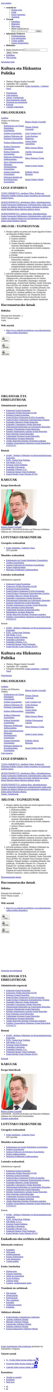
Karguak (4, 1058)
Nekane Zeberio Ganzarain (31, 128)
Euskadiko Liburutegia (15, 467)
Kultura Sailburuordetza (13, 142)
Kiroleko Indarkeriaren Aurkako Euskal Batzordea (26, 431)
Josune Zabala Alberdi (34, 179)
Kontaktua (15, 21)
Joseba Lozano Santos (34, 166)
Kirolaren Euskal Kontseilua (17, 415)
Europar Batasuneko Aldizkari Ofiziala (22, 1329)
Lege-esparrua (7, 753)
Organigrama (6, 675)
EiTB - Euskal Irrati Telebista (18, 460)
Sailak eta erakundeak (15, 1276)
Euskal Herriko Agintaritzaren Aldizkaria (22, 1317)
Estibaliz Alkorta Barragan (32, 173)
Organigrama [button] (11, 93)
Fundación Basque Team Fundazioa (20, 472)
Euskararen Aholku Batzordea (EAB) (21, 413)
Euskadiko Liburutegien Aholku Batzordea (23, 424)
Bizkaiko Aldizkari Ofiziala (17, 1322)
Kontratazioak (12, 1298)
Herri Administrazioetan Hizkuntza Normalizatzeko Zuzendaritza (13, 165)
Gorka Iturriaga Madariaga (31, 137)
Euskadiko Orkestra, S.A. (16, 469)
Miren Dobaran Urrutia (34, 158)
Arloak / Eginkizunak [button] (15, 97)
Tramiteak (15, 17)
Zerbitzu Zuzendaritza (13, 133)
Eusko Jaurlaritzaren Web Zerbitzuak (16, 1346)
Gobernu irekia (12, 1281)
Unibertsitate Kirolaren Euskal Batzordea (22, 436)
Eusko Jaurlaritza (18, 14)
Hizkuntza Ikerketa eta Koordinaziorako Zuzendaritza (13, 179)
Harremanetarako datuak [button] (16, 100)
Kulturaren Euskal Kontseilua (18, 410)
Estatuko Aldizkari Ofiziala (17, 1326)
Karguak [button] (9, 104)
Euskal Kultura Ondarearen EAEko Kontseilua (25, 417)
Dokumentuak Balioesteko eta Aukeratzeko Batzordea (28, 427)
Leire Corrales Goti (33, 133)
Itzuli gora (10, 1382)
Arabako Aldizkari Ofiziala (17, 1319)
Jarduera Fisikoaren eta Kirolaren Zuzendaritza (13, 137)
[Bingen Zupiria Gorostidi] (19, 525)
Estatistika (10, 1307)
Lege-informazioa (18, 38)
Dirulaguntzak (12, 1295)
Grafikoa (4, 118)
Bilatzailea (15, 24)
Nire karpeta (11, 57)
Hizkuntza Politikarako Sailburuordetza (13, 158)
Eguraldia (10, 1302)
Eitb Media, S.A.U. (14, 462)
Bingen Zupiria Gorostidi (35, 122)
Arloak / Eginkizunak (10, 794)
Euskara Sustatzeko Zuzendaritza (12, 173)
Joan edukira (6, 3)
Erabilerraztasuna (18, 36)
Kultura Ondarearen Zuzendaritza (12, 147)
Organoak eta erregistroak (11, 971)
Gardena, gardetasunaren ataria (18, 1283)
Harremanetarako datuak (11, 877)
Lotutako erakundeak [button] (14, 107)
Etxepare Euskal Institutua (16, 465)
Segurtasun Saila (8, 62)
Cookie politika (17, 41)
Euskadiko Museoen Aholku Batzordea (22, 422)
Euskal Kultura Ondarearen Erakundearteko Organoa (27, 420)
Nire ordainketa (12, 1300)
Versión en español (13, 1377)
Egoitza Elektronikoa (19, 43)
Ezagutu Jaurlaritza (14, 1274)
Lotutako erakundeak (9, 1118)
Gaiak (13, 12)
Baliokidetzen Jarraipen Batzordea (20, 438)
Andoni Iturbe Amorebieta (31, 142)
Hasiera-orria (16, 10)
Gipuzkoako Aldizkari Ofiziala (18, 1324)
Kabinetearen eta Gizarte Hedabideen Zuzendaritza (27, 560)
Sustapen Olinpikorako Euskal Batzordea (23, 429)
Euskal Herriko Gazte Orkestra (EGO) (21, 474)
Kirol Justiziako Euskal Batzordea (20, 434)
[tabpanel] (26, 147)
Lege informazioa (13, 1259)
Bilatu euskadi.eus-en (20, 28)
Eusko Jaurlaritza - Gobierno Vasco (20, 548)
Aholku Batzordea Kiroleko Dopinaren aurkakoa (26, 441)
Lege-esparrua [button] (12, 95)
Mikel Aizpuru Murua (34, 148)
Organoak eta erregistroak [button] (16, 102)
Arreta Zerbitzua (13, 1278)
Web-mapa (15, 26)
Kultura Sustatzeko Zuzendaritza (11, 153)
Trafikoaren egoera (13, 1305)
